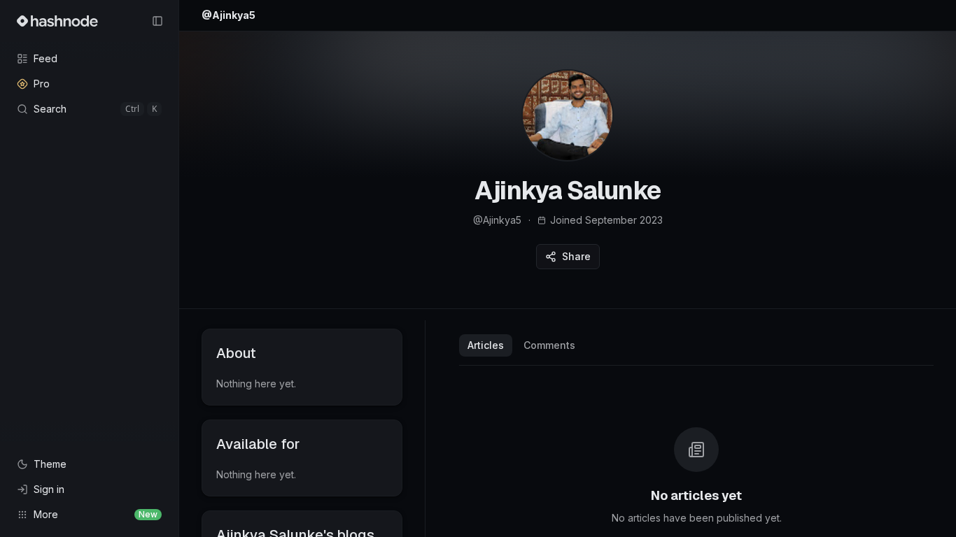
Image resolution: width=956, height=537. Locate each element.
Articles (486, 345)
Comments (549, 345)
